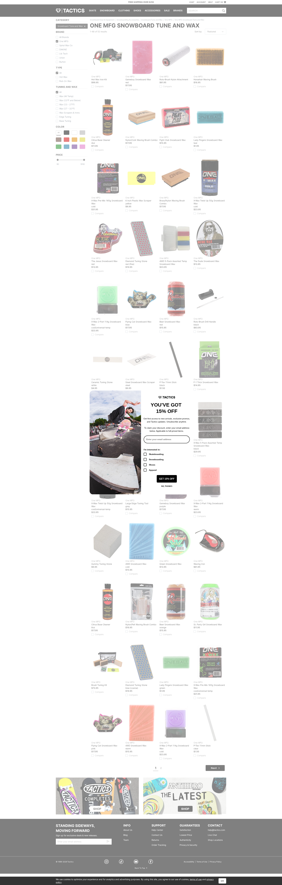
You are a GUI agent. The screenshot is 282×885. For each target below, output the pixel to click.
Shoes (152, 465)
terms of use (196, 879)
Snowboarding (156, 459)
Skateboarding (156, 454)
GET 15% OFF (166, 479)
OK (222, 881)
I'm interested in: (152, 449)
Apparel (153, 470)
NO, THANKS (166, 486)
